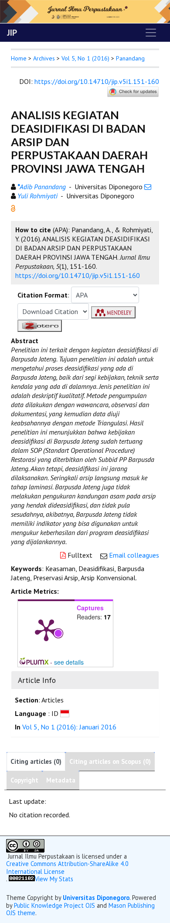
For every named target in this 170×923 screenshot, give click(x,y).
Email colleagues (134, 555)
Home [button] (19, 58)
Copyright (24, 780)
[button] (13, 207)
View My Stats (54, 879)
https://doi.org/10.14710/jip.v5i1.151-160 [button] (77, 275)
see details (69, 662)
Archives (44, 58)
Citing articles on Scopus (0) (110, 761)
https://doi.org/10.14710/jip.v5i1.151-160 (96, 81)
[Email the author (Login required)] (147, 186)
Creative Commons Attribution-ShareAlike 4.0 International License (67, 867)
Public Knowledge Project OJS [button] (54, 905)
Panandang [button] (130, 58)
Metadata (60, 780)
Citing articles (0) (35, 761)
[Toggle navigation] (151, 32)
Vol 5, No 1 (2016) (85, 58)
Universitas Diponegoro (96, 897)
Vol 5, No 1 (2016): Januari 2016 (69, 726)
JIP (12, 32)
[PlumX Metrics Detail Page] (46, 629)
